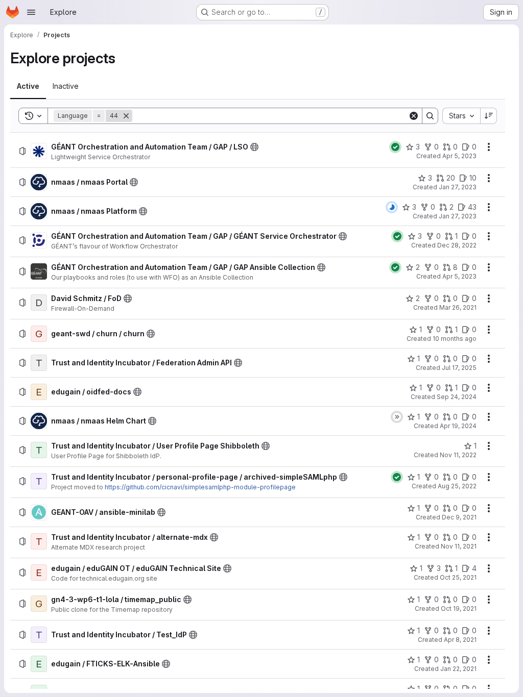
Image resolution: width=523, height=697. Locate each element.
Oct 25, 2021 (458, 577)
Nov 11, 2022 (458, 455)
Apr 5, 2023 (459, 156)
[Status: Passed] (395, 147)
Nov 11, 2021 (459, 546)
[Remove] (126, 116)
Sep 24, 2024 (457, 397)
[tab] (28, 86)
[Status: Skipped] (397, 417)
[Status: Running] (392, 207)
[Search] (430, 116)
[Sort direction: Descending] (489, 116)
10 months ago (455, 338)
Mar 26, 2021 (458, 307)
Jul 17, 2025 (459, 367)
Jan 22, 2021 (458, 669)
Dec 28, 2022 (457, 245)
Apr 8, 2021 (460, 639)
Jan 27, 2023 (458, 187)
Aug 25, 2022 (457, 486)
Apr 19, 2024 (458, 426)
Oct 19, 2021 (459, 608)
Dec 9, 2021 (459, 517)
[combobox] (461, 116)
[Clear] (414, 116)
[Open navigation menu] (31, 12)
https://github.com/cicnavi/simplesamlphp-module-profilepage (200, 487)
